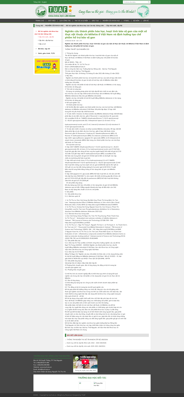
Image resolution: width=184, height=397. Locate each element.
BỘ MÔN (136, 21)
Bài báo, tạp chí (44, 49)
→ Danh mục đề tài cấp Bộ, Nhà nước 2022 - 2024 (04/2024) (85, 343)
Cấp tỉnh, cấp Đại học (45, 40)
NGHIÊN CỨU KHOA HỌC (111, 21)
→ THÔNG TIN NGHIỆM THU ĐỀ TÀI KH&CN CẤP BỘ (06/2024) (86, 339)
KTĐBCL (126, 21)
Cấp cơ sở (42, 44)
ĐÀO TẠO (95, 21)
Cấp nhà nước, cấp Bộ (114, 25)
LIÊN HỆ (146, 21)
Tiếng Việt (37, 2)
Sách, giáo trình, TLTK (46, 53)
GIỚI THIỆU (52, 21)
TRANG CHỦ (39, 21)
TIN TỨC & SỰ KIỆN (81, 21)
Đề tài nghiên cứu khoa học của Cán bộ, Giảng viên (85, 25)
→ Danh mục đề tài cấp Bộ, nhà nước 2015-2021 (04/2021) (85, 346)
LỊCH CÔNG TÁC (65, 21)
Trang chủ (39, 25)
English (44, 2)
